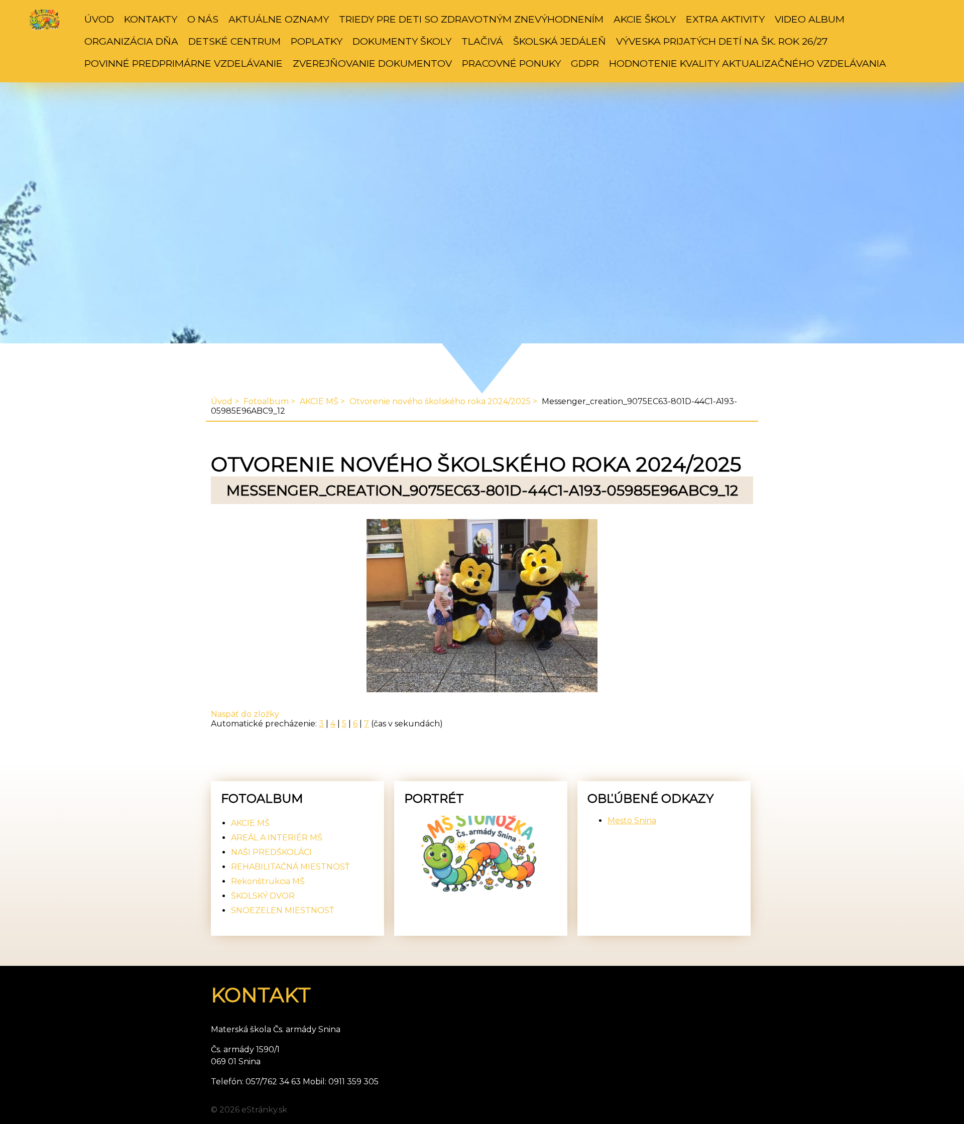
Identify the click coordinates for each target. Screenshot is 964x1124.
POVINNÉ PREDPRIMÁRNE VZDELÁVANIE (183, 63)
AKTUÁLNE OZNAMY (278, 19)
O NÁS (202, 19)
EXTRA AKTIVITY (725, 19)
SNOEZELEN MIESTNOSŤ (282, 910)
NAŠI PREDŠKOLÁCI (271, 852)
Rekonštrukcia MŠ (268, 881)
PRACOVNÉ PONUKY (511, 63)
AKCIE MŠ (319, 401)
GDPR (585, 63)
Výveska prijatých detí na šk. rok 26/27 (722, 41)
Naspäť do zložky (245, 714)
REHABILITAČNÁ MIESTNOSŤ (290, 866)
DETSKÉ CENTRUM (234, 41)
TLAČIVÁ (482, 41)
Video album (810, 19)
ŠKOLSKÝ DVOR (263, 896)
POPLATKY (316, 41)
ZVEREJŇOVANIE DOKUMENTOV (372, 63)
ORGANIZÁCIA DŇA (131, 41)
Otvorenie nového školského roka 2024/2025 (440, 401)
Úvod (99, 19)
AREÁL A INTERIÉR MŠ (276, 837)
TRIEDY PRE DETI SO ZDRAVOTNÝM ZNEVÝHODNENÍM (471, 19)
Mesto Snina (632, 820)
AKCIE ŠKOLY (645, 19)
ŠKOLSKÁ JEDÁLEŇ (559, 41)
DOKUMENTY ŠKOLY (401, 41)
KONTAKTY (150, 19)
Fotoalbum (266, 401)
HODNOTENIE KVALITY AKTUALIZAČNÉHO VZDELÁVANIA (747, 63)
